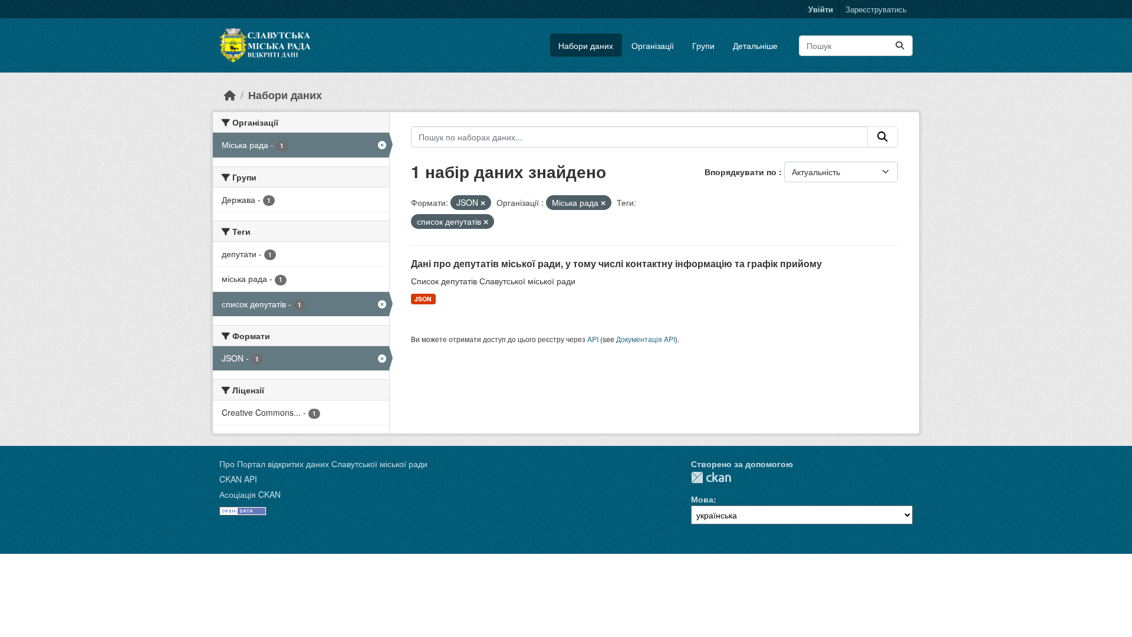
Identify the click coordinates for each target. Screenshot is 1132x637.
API (592, 339)
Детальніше (755, 45)
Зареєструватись (876, 9)
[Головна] (230, 94)
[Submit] (899, 45)
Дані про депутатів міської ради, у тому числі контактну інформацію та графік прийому (616, 263)
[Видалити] (483, 203)
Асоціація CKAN (250, 494)
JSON (423, 298)
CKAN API (238, 479)
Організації (652, 45)
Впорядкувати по (742, 172)
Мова (702, 499)
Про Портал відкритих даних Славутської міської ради (323, 463)
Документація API (645, 339)
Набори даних (585, 45)
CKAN (711, 477)
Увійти (820, 9)
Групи (703, 45)
